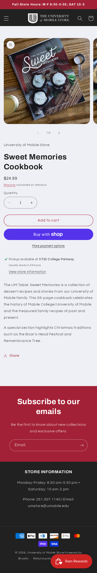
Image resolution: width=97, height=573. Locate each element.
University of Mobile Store (45, 552)
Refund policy (43, 558)
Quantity (10, 193)
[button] (6, 18)
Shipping (10, 185)
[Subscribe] (82, 445)
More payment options (48, 246)
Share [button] (14, 355)
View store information (27, 272)
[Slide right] (59, 133)
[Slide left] (38, 133)
